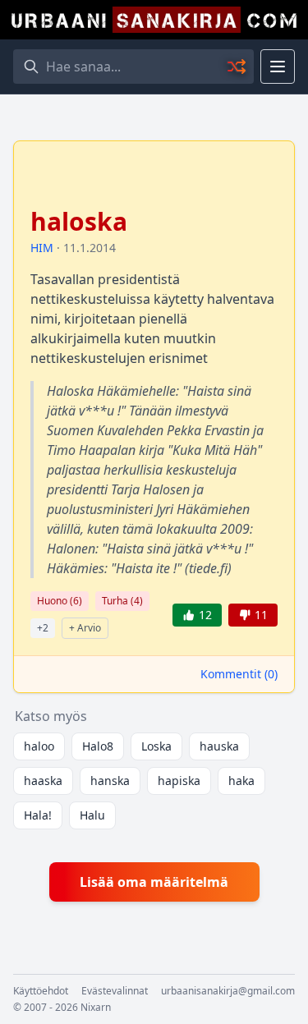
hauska (219, 746)
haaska (43, 780)
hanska (110, 780)
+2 (42, 628)
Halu (92, 815)
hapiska (179, 780)
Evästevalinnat (114, 991)
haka (241, 780)
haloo (39, 746)
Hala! (38, 815)
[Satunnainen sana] (237, 66)
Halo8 (97, 746)
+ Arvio (85, 628)
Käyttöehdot (40, 991)
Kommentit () (239, 674)
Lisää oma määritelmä (154, 882)
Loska (156, 746)
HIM (41, 247)
